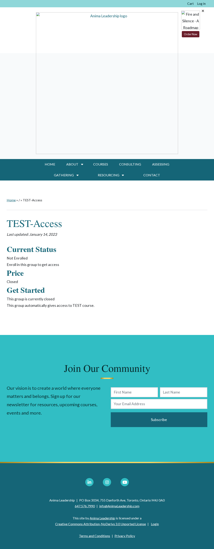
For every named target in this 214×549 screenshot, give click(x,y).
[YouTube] (125, 482)
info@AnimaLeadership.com (119, 506)
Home (50, 164)
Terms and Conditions (94, 536)
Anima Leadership (102, 518)
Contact (151, 175)
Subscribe (159, 419)
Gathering (64, 175)
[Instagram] (107, 482)
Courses (100, 164)
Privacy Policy (125, 536)
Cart (190, 3)
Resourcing (108, 175)
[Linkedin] (89, 482)
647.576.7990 (85, 506)
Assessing (160, 164)
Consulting (130, 164)
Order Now (190, 34)
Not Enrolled (17, 258)
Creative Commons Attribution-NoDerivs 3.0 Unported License (100, 524)
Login (155, 524)
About (72, 164)
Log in (201, 3)
